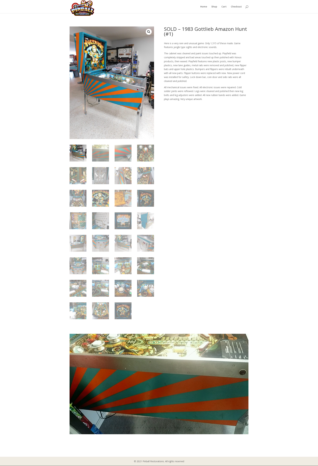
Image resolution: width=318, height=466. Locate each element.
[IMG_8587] (159, 433)
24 (183, 427)
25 (185, 427)
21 (174, 427)
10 (143, 427)
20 (171, 427)
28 (194, 427)
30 (199, 427)
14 (154, 427)
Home (203, 6)
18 (166, 427)
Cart (224, 6)
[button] (149, 32)
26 (188, 427)
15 (157, 427)
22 (177, 427)
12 (149, 427)
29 (197, 427)
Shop (214, 6)
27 (191, 427)
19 (168, 427)
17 (163, 427)
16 (160, 427)
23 (180, 427)
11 (146, 427)
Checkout (236, 6)
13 (152, 427)
